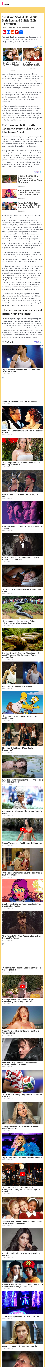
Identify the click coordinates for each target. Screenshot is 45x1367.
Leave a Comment (8, 28)
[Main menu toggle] (41, 3)
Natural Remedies (22, 28)
